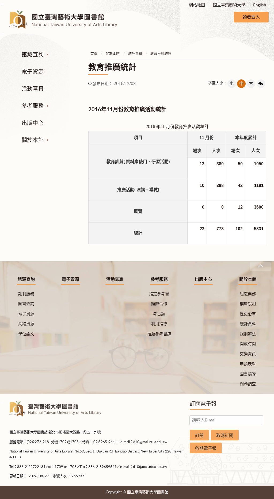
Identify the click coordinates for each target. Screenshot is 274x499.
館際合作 (159, 304)
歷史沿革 (248, 314)
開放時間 (248, 344)
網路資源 (26, 324)
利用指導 (159, 324)
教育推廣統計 (160, 54)
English (259, 5)
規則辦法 (248, 334)
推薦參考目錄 (159, 334)
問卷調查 (248, 384)
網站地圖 (197, 5)
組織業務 (248, 294)
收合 (260, 266)
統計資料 (135, 54)
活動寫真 (33, 89)
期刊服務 (26, 294)
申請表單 (248, 364)
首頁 (93, 54)
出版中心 (33, 123)
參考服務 (33, 106)
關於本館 (33, 140)
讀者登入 (251, 17)
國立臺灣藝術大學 (229, 5)
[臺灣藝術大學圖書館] (68, 19)
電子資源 (33, 72)
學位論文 (26, 334)
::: (3, 4)
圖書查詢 (26, 304)
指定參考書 (159, 294)
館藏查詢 (33, 54)
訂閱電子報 (203, 404)
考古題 (159, 314)
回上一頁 (261, 83)
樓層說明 (248, 304)
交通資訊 (248, 354)
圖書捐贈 (248, 374)
